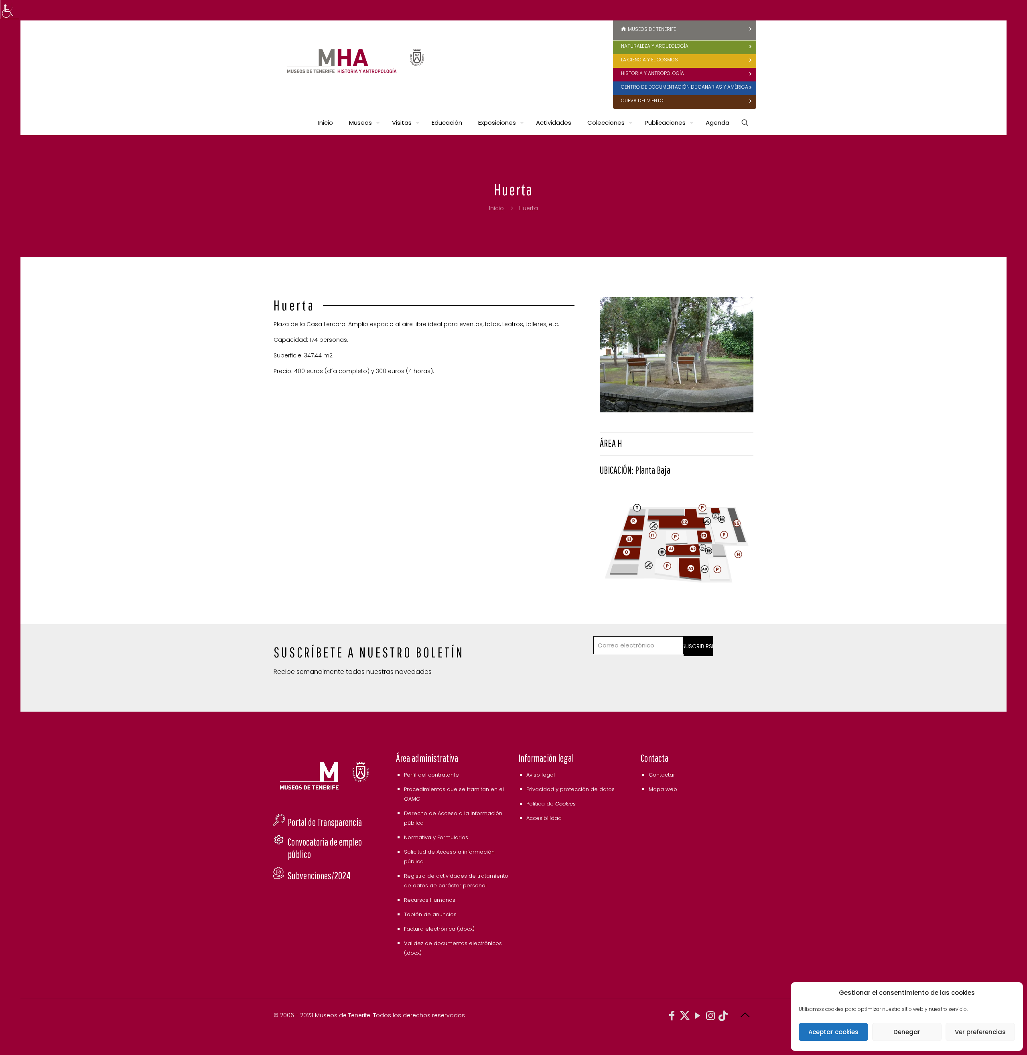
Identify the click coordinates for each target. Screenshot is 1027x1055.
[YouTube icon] (697, 1017)
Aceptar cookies (833, 1032)
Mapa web (663, 789)
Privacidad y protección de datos (570, 789)
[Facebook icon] (672, 1017)
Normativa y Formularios (436, 837)
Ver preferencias (980, 1032)
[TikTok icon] (723, 1017)
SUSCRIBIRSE (699, 646)
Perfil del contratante (431, 775)
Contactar (662, 775)
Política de (551, 803)
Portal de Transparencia (325, 822)
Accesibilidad (544, 818)
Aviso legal (540, 775)
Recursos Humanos (429, 900)
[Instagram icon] (710, 1017)
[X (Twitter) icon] (685, 1017)
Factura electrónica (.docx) (439, 929)
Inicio (496, 208)
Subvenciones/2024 (319, 875)
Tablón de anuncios (430, 914)
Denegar (906, 1032)
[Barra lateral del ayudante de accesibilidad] (9, 9)
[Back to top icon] (745, 1015)
